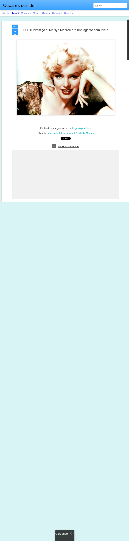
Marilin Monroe (86, 133)
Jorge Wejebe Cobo (81, 128)
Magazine (26, 13)
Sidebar (46, 13)
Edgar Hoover (66, 133)
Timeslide (68, 13)
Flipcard (15, 13)
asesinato (53, 133)
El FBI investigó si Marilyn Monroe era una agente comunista (65, 29)
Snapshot (57, 13)
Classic (5, 13)
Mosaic (36, 13)
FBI (76, 133)
